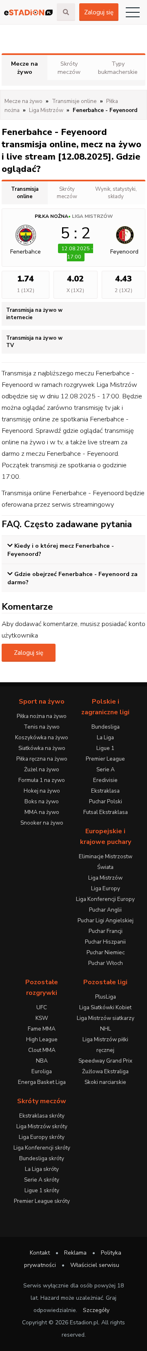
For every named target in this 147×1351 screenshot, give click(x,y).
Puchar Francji (105, 931)
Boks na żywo (41, 801)
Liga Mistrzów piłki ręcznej (105, 1045)
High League (42, 1039)
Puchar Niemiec (106, 952)
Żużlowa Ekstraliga (105, 1071)
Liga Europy (105, 888)
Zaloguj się (99, 12)
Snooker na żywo (41, 823)
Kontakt (40, 1253)
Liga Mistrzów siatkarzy (105, 1018)
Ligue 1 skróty (41, 1190)
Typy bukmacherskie (118, 67)
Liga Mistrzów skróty (41, 1126)
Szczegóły (96, 1310)
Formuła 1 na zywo (41, 780)
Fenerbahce (25, 251)
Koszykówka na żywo (41, 737)
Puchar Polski (105, 801)
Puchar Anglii (105, 910)
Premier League (105, 759)
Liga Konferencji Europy (105, 899)
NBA (42, 1061)
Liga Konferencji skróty (41, 1148)
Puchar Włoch (105, 963)
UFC (41, 1007)
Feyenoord (124, 251)
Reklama (75, 1253)
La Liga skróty (42, 1169)
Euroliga (41, 1071)
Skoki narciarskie (105, 1082)
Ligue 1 (105, 748)
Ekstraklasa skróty (42, 1116)
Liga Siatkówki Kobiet (105, 1007)
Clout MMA (42, 1050)
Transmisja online (24, 192)
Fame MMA (42, 1029)
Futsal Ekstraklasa (105, 812)
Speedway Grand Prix (105, 1061)
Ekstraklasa (105, 791)
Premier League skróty (42, 1201)
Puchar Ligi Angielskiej (106, 920)
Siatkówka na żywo (41, 748)
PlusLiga (105, 997)
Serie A (105, 769)
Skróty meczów (69, 67)
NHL (105, 1029)
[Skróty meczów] (28, 12)
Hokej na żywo (42, 791)
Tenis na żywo (42, 727)
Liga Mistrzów (92, 216)
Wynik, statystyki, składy (116, 192)
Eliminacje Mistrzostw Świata (105, 862)
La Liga (105, 737)
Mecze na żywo (24, 67)
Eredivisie (105, 780)
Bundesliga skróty (41, 1158)
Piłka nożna (51, 216)
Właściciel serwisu (94, 1265)
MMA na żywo (41, 812)
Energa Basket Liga (42, 1082)
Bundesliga (105, 727)
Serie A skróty (41, 1180)
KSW (42, 1018)
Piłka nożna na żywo (42, 716)
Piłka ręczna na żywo (41, 759)
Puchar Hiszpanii (105, 942)
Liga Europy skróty (42, 1137)
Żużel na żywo (41, 769)
